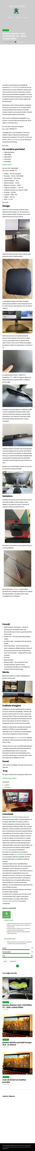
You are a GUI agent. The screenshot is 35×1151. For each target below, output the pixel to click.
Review (6, 30)
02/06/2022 (6, 1084)
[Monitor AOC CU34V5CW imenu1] (10, 603)
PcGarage (7, 787)
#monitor (13, 961)
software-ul (16, 589)
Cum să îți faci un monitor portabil (14, 1081)
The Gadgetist (20, 42)
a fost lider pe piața (17, 139)
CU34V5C (5, 850)
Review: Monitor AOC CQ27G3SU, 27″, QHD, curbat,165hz (17, 1006)
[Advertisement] (17, 62)
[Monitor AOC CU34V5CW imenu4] (25, 614)
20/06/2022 (6, 1047)
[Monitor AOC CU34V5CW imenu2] (25, 603)
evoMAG (6, 785)
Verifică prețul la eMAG (9, 778)
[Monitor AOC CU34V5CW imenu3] (10, 614)
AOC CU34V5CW (14, 87)
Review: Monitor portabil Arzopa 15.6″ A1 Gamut (17, 1043)
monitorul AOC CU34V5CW (10, 901)
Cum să (6, 1077)
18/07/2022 (6, 1009)
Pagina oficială (6, 164)
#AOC (5, 961)
